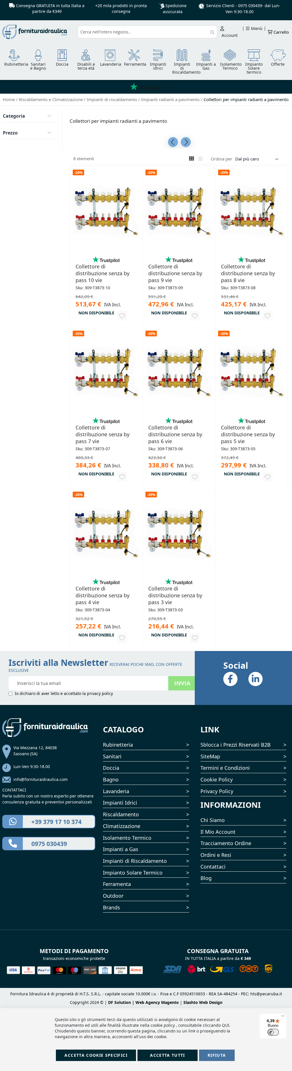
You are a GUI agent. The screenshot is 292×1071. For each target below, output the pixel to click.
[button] (122, 316)
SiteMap (210, 756)
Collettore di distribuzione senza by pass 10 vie (102, 273)
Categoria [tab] (14, 116)
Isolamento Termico (127, 837)
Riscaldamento (121, 814)
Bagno (111, 779)
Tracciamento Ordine (225, 843)
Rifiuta (217, 1055)
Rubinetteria (118, 744)
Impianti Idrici (120, 802)
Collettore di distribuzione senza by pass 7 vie (102, 434)
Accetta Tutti (167, 1055)
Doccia (111, 767)
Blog (206, 878)
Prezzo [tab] (10, 133)
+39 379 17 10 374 (56, 822)
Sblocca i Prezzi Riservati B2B (235, 744)
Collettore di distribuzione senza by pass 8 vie (248, 273)
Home (9, 99)
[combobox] (147, 31)
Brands (111, 907)
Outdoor (113, 895)
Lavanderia (116, 791)
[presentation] (173, 142)
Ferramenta (117, 884)
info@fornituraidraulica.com (40, 779)
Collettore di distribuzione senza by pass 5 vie (248, 434)
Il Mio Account (218, 831)
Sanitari (112, 756)
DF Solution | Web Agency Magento (143, 1002)
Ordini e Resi (215, 854)
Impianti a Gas (120, 849)
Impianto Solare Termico (133, 872)
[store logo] (38, 32)
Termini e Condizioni (225, 767)
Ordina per (221, 159)
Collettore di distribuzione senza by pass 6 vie (175, 434)
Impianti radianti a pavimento (171, 99)
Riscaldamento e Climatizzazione (51, 99)
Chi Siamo (212, 820)
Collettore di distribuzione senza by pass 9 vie (175, 273)
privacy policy (100, 693)
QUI (225, 1025)
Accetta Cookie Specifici (95, 1055)
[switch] (273, 1032)
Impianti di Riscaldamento (135, 860)
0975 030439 (250, 5)
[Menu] (282, 1017)
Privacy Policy (216, 791)
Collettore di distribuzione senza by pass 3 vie (175, 595)
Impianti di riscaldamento (112, 99)
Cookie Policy (216, 779)
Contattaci (213, 866)
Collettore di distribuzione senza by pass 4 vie (102, 595)
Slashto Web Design (202, 1002)
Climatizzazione (121, 826)
